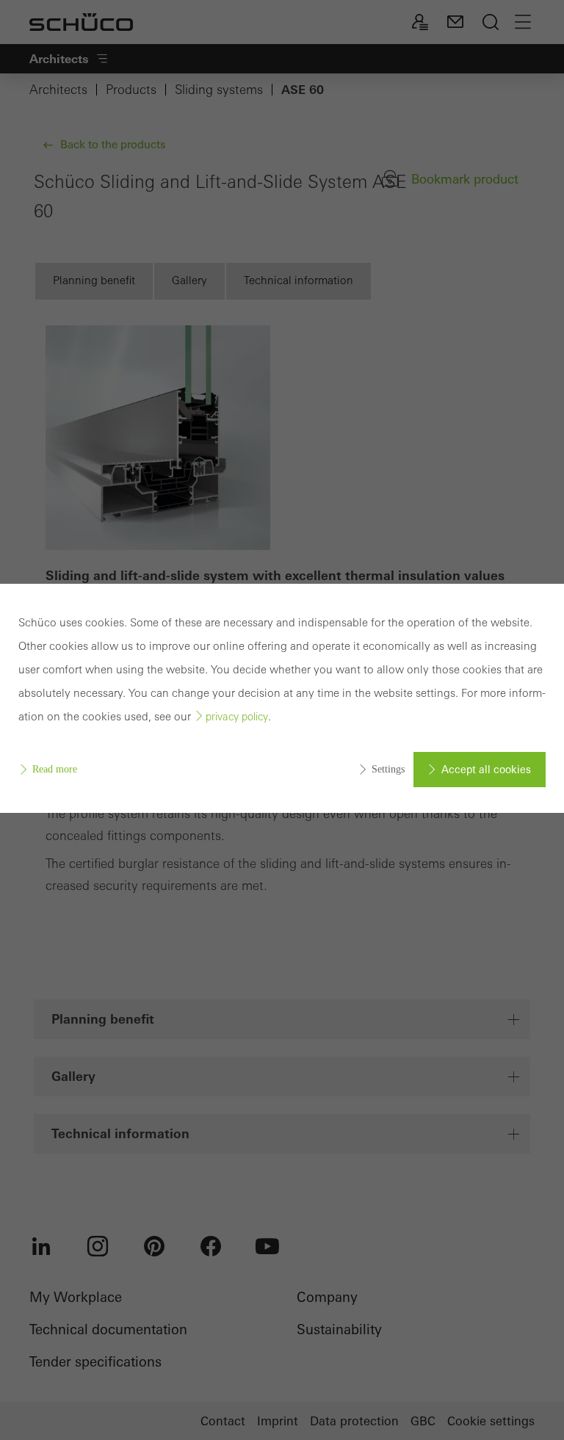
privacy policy (237, 717)
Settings (388, 769)
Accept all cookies (486, 769)
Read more (54, 769)
